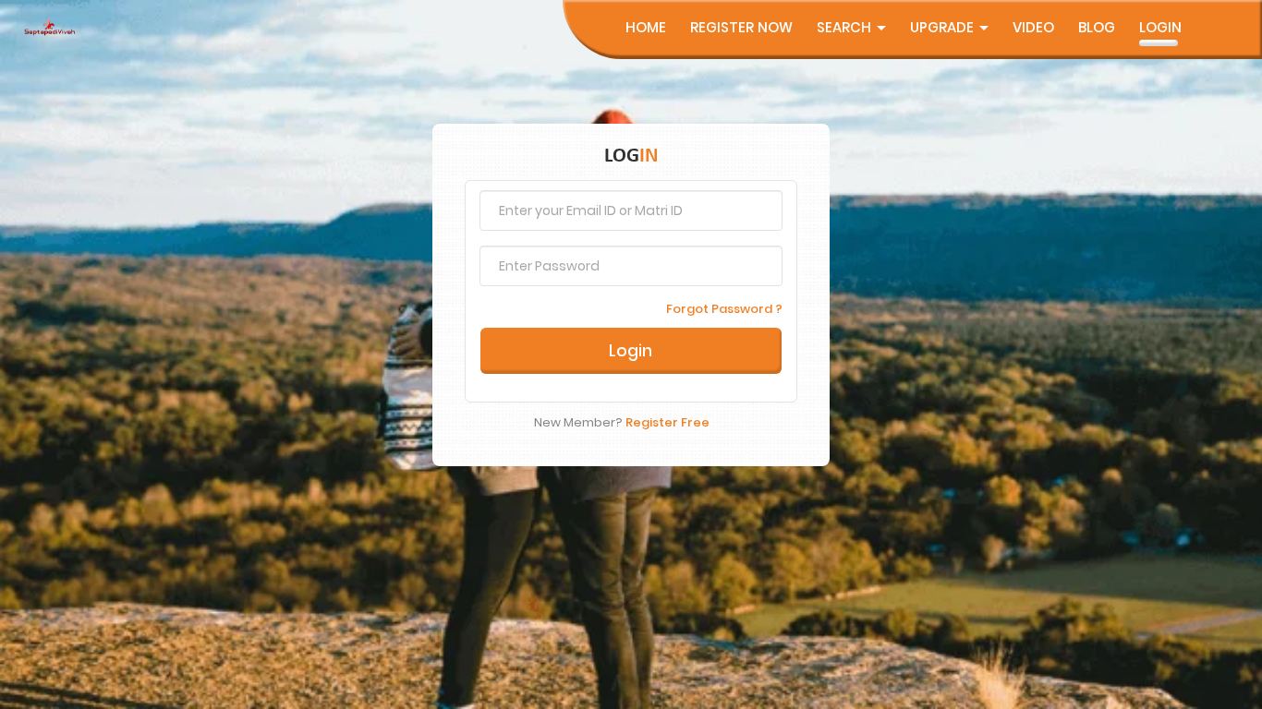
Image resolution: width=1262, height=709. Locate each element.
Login (1160, 27)
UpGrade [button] (943, 27)
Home (645, 27)
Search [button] (846, 27)
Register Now (741, 27)
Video (1033, 27)
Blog (1096, 27)
